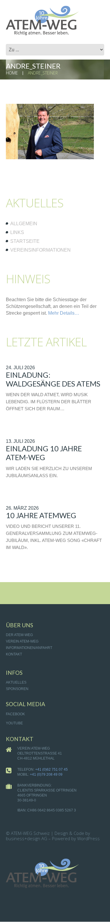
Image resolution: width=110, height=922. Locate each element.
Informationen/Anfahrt (29, 648)
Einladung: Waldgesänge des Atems (53, 379)
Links (17, 232)
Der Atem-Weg (19, 635)
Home (12, 73)
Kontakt (14, 654)
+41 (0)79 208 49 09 (46, 774)
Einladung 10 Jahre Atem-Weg (44, 453)
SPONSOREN (17, 689)
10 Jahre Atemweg (41, 515)
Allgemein (23, 223)
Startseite (25, 241)
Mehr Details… (63, 313)
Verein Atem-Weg (22, 641)
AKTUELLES (16, 682)
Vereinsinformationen (40, 250)
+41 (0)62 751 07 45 (51, 769)
